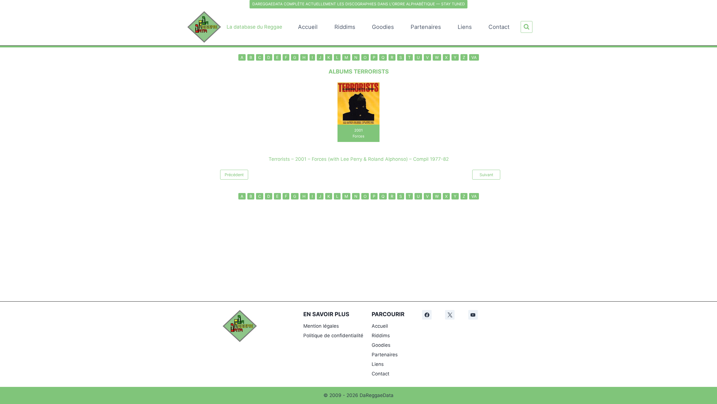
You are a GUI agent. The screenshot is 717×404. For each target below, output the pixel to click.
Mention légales (321, 326)
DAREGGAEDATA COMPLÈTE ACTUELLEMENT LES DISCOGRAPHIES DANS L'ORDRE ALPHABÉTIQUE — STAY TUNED (358, 4)
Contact (498, 27)
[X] (450, 315)
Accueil (308, 27)
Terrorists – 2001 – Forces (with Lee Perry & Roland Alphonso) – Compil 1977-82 (359, 159)
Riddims (344, 27)
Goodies (383, 27)
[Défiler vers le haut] (709, 328)
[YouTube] (473, 315)
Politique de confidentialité (333, 335)
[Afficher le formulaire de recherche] (526, 27)
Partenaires (426, 27)
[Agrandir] (249, 317)
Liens (465, 27)
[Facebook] (427, 315)
